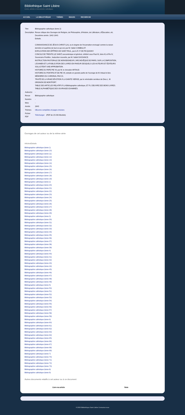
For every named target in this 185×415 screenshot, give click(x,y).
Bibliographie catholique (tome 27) (38, 207)
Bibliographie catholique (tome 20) (38, 185)
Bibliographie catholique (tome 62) (38, 329)
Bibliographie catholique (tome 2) (38, 182)
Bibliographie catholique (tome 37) (38, 241)
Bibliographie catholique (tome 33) (38, 229)
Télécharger (40, 115)
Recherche (86, 17)
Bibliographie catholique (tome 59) (38, 316)
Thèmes (60, 17)
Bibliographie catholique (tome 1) (38, 148)
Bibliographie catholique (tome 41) (38, 257)
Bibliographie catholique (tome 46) (38, 273)
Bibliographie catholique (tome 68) (38, 348)
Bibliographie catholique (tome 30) (38, 219)
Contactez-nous (104, 407)
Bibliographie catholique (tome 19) (38, 179)
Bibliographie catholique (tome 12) (38, 157)
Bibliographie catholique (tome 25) (38, 201)
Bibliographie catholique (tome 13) (38, 160)
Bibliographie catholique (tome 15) (38, 166)
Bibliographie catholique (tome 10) (38, 151)
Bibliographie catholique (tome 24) (38, 198)
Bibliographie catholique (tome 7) (38, 354)
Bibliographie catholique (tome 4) (38, 251)
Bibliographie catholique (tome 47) (38, 276)
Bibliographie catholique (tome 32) (38, 226)
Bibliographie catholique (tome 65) (38, 338)
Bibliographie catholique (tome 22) (38, 191)
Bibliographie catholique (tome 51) (38, 291)
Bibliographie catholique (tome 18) (38, 176)
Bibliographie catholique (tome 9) (38, 373)
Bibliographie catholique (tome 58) (38, 313)
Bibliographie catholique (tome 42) (38, 260)
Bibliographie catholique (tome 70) (38, 357)
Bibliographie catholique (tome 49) (38, 282)
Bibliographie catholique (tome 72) (38, 363)
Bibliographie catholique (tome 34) (38, 232)
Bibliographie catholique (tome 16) (38, 169)
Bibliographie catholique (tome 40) (38, 254)
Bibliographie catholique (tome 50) (38, 288)
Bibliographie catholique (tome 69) (38, 351)
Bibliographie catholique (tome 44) (38, 266)
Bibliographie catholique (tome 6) (38, 319)
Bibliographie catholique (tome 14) (38, 163)
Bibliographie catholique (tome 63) (38, 332)
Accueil (26, 17)
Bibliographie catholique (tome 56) (38, 307)
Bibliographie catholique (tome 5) (38, 285)
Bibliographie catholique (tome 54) (38, 301)
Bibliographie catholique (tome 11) (38, 154)
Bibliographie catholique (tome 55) (38, 304)
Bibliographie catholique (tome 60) (38, 323)
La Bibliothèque (43, 17)
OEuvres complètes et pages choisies (49, 110)
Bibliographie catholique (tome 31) (38, 223)
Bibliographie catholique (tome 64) (38, 335)
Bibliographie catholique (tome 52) (38, 294)
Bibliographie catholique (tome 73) (38, 366)
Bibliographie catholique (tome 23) (38, 194)
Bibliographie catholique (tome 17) (38, 173)
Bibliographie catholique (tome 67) (38, 344)
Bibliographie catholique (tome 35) (38, 235)
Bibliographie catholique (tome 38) (38, 244)
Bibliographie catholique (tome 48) (38, 279)
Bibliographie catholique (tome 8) (38, 369)
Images (72, 17)
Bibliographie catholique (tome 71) (38, 360)
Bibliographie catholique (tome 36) (38, 238)
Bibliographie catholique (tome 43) (38, 263)
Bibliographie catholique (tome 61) (38, 326)
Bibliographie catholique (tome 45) (38, 269)
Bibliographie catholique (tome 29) (38, 213)
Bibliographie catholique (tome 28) (38, 210)
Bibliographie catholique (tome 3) (38, 216)
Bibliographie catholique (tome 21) (38, 188)
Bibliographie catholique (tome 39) (38, 248)
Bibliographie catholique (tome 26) (38, 204)
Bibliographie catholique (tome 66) (38, 341)
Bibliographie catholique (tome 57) (38, 310)
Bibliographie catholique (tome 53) (38, 297)
